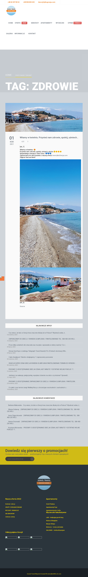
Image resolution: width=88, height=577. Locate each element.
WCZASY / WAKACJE (12, 510)
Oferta (20, 23)
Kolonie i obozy (10, 504)
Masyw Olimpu (50, 524)
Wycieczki (60, 23)
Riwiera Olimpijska (51, 520)
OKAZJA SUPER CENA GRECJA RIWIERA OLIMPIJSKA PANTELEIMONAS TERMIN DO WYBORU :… (43, 363)
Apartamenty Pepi (51, 507)
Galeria (9, 34)
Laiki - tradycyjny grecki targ (54, 517)
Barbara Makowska (15, 405)
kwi (12, 141)
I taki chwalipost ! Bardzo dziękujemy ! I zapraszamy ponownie (31, 357)
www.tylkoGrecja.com (60, 155)
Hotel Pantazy (50, 504)
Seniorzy (35, 23)
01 (11, 138)
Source (22, 306)
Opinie (74, 23)
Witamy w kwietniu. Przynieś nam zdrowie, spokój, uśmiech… (49, 137)
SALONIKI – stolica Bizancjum (55, 530)
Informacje (20, 34)
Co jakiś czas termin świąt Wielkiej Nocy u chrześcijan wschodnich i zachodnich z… (38, 388)
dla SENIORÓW (9, 513)
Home (10, 23)
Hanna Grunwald (14, 422)
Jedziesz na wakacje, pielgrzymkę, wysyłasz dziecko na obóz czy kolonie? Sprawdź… (38, 375)
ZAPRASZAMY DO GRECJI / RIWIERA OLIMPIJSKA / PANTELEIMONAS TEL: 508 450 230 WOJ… (42, 339)
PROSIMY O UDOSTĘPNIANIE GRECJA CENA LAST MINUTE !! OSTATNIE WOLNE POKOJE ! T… (41, 369)
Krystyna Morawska (15, 428)
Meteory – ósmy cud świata (54, 527)
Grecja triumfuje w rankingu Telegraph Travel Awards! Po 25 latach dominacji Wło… (38, 351)
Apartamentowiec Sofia (53, 510)
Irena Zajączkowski (15, 415)
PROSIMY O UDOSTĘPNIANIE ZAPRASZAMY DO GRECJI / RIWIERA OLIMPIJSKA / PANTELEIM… (42, 381)
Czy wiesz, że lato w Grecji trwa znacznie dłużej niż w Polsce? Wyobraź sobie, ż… (37, 333)
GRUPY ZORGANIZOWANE (13, 507)
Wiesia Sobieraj (13, 409)
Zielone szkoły (10, 517)
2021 (12, 144)
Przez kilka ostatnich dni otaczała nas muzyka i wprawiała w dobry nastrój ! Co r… (37, 345)
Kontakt (32, 34)
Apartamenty (46, 23)
